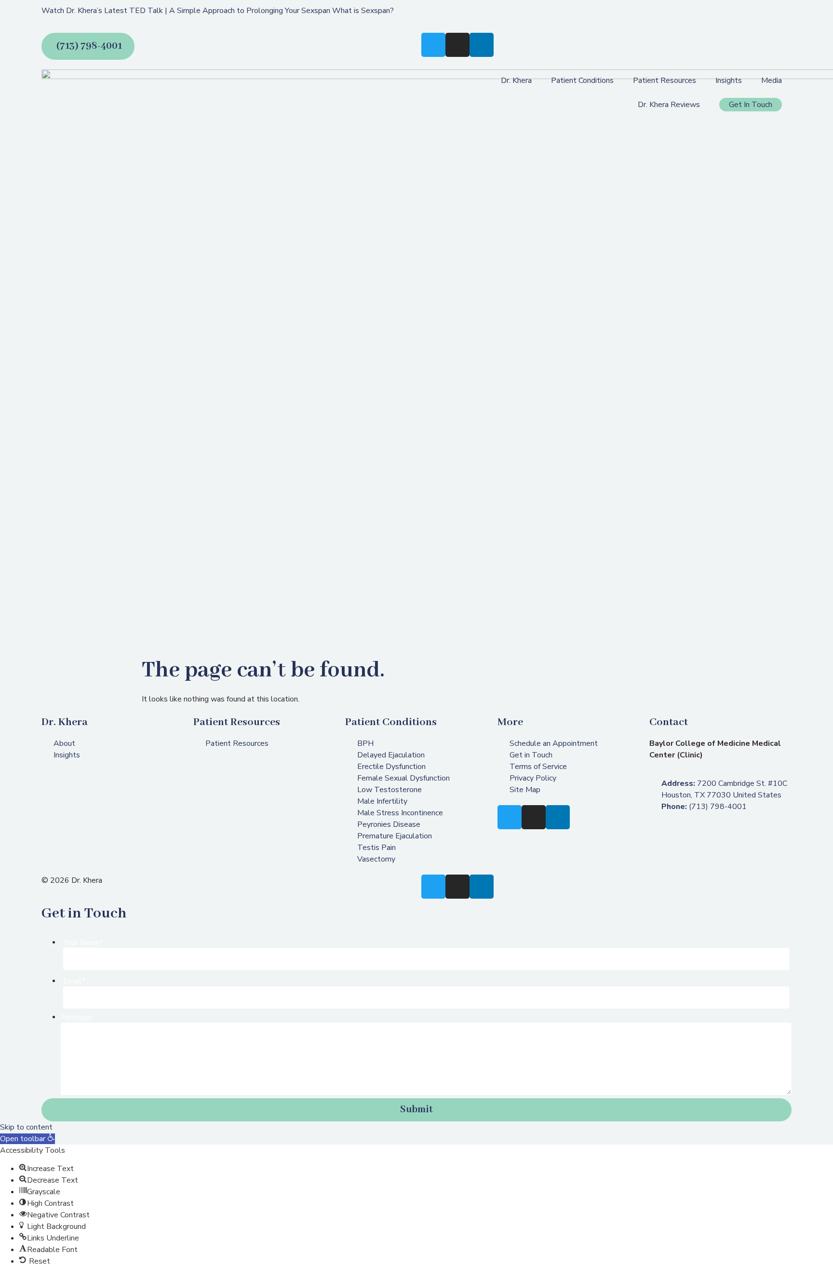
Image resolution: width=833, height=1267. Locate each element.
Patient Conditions (582, 80)
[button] (27, 1138)
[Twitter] (433, 45)
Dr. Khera (516, 80)
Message (76, 1017)
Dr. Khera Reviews (669, 104)
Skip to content (26, 1127)
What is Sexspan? (363, 10)
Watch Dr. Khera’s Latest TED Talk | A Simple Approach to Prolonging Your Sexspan (185, 10)
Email (74, 981)
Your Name (83, 942)
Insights (728, 80)
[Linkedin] (482, 45)
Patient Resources (664, 80)
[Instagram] (457, 45)
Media (771, 80)
